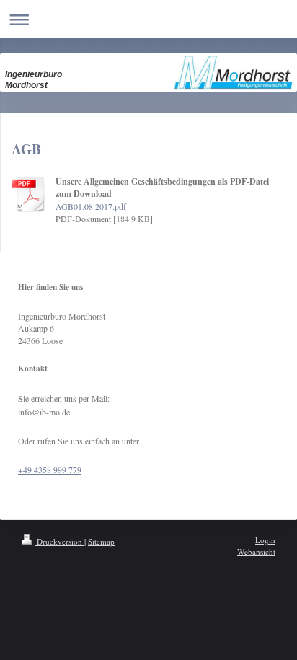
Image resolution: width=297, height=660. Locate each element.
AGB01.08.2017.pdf (91, 206)
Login (265, 539)
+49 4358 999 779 (49, 469)
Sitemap (101, 541)
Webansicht (256, 551)
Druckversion (59, 541)
